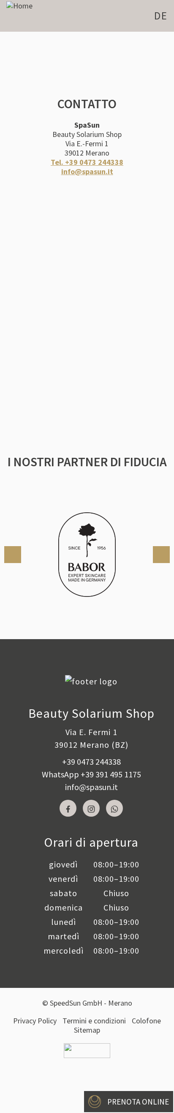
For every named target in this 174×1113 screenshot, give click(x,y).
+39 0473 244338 (91, 761)
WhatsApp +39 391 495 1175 (91, 774)
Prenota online (138, 1102)
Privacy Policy (35, 1020)
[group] (87, 554)
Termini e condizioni (94, 1020)
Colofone (146, 1020)
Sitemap (87, 1030)
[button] (12, 554)
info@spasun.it (91, 787)
